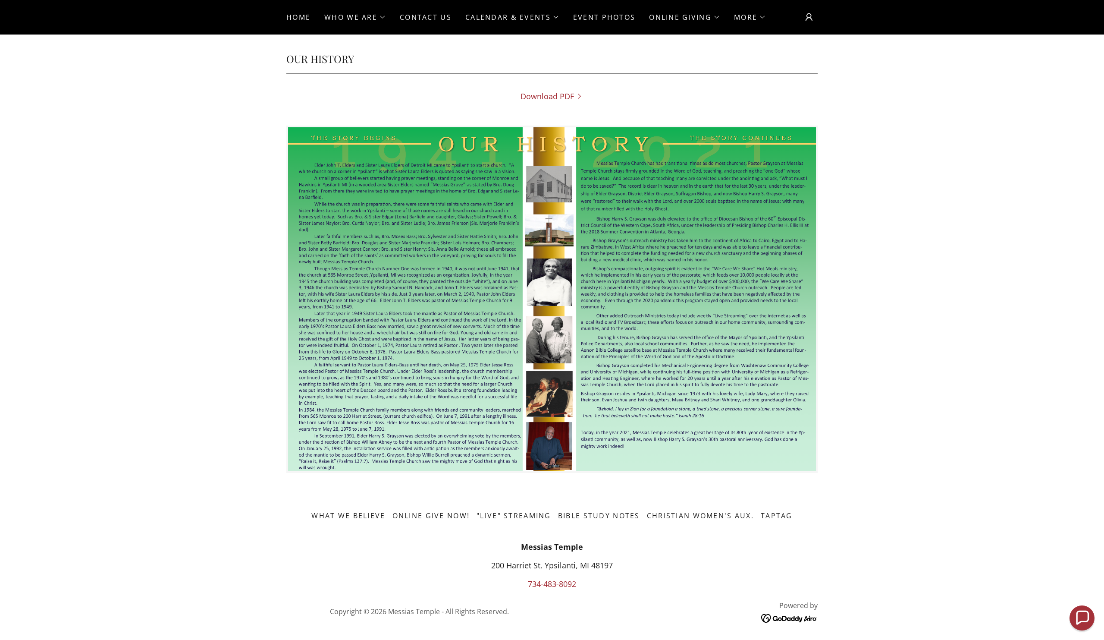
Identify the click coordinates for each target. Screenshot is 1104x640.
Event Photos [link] (604, 17)
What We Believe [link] (348, 515)
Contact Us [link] (426, 17)
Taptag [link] (777, 515)
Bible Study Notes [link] (599, 515)
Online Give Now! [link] (431, 515)
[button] (355, 17)
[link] (552, 96)
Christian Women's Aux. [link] (700, 515)
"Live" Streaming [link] (514, 515)
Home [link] (298, 17)
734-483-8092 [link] (552, 584)
